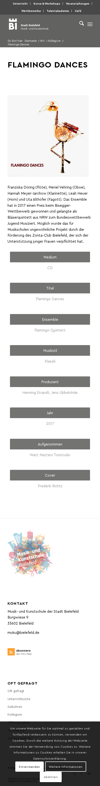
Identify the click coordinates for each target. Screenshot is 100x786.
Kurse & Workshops (46, 3)
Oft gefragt (16, 691)
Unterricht (20, 3)
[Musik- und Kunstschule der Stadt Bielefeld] (41, 24)
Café (78, 10)
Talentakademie (58, 10)
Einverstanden (29, 766)
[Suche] (79, 24)
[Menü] (89, 24)
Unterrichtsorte (19, 699)
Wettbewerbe (31, 10)
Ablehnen (51, 776)
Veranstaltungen (77, 3)
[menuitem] (20, 3)
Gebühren (15, 706)
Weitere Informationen (66, 766)
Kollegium (15, 714)
